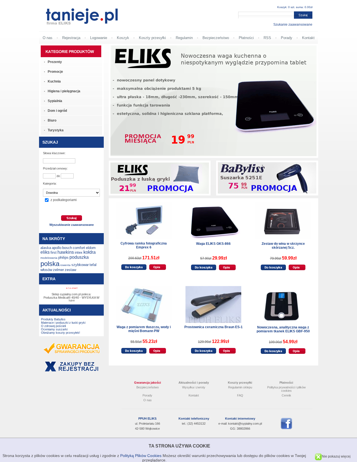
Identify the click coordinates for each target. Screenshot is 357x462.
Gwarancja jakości (147, 382)
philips (63, 257)
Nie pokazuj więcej (336, 456)
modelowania (48, 257)
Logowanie (98, 38)
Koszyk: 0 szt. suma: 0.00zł (294, 7)
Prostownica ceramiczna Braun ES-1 (213, 327)
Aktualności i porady (193, 382)
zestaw (70, 270)
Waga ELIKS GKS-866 (213, 244)
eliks (45, 252)
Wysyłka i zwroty (193, 387)
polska (49, 263)
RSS (267, 38)
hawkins (65, 252)
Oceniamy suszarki (54, 329)
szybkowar (80, 265)
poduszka (79, 257)
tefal (93, 265)
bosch (67, 248)
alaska (45, 248)
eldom (91, 248)
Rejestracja (71, 38)
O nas (47, 38)
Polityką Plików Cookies (140, 455)
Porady (286, 38)
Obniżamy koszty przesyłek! (60, 332)
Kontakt (308, 38)
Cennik (286, 395)
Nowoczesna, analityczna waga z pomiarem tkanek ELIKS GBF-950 (283, 329)
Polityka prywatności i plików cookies (286, 389)
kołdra (89, 252)
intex (79, 252)
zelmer (58, 270)
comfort (79, 248)
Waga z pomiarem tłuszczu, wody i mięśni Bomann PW (144, 329)
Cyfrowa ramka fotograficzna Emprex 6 (143, 245)
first (53, 252)
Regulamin (184, 38)
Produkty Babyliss (53, 319)
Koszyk (123, 38)
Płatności (246, 38)
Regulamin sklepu (240, 387)
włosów (46, 270)
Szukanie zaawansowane (292, 24)
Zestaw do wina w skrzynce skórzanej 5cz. (283, 246)
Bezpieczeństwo (215, 38)
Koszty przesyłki (152, 38)
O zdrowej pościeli (53, 326)
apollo (56, 248)
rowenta (65, 265)
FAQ (240, 395)
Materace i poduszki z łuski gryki (63, 322)
